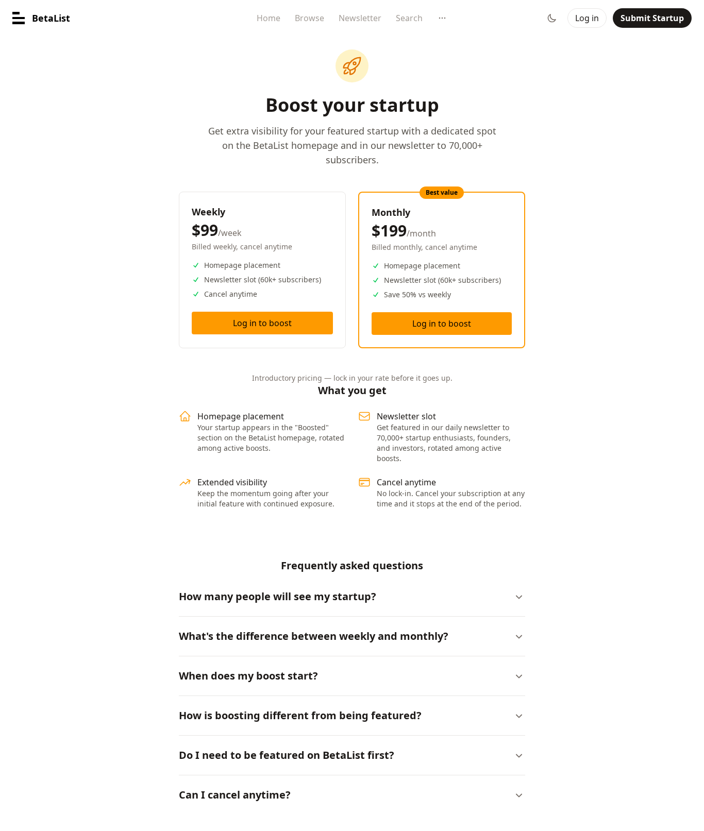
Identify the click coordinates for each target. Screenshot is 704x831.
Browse (309, 18)
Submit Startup (652, 18)
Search (409, 18)
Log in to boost (262, 323)
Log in (587, 18)
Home (268, 18)
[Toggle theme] (552, 18)
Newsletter (360, 18)
